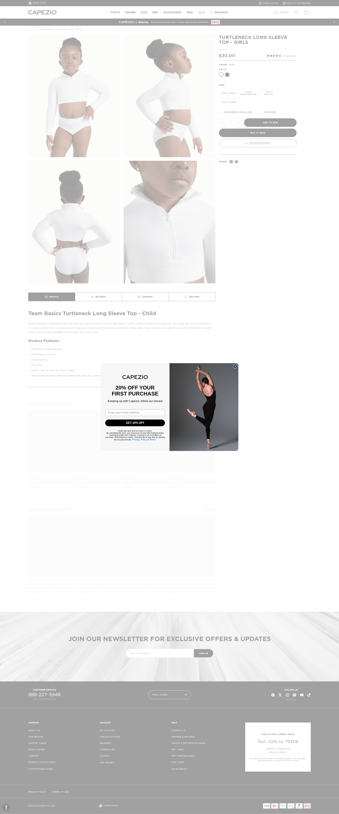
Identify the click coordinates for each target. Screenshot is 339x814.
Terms (152, 439)
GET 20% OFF (135, 422)
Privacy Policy (139, 439)
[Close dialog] (235, 366)
